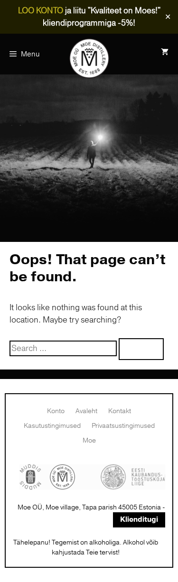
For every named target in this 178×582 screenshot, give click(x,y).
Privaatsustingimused (123, 425)
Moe (89, 440)
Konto (56, 411)
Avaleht (86, 411)
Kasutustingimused (52, 425)
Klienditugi (139, 520)
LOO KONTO (40, 10)
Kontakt (119, 411)
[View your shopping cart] (165, 52)
